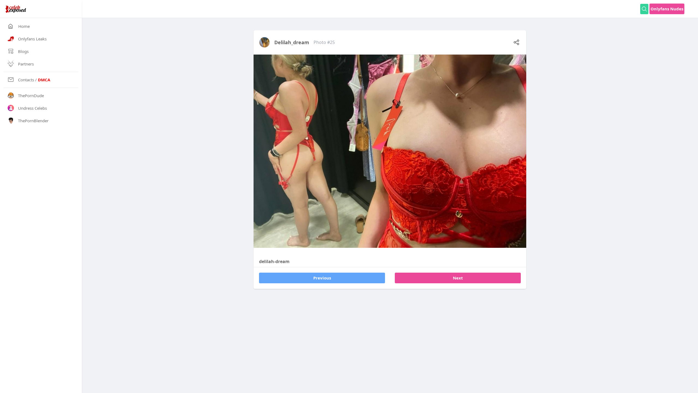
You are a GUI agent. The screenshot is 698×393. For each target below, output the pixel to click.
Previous (322, 278)
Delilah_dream (291, 42)
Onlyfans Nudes (667, 8)
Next (458, 278)
